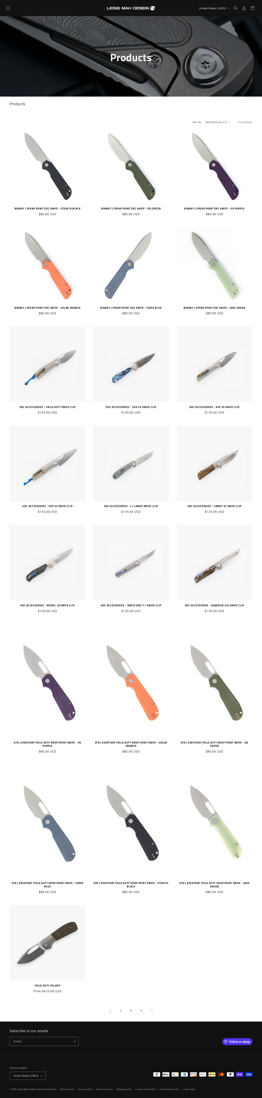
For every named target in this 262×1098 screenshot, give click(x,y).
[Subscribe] (74, 1041)
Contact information (145, 1089)
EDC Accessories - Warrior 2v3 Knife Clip (214, 605)
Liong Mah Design (27, 1089)
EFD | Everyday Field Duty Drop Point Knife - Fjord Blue (47, 884)
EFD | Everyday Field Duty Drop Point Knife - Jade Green (214, 884)
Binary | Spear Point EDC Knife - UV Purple (214, 208)
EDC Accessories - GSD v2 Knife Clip (131, 407)
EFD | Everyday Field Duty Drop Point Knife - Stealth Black (131, 884)
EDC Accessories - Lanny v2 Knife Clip (214, 506)
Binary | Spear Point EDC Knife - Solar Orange (47, 308)
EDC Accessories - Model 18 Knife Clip (47, 605)
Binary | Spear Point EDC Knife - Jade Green (215, 308)
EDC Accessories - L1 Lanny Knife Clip (131, 506)
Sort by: (197, 122)
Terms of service (104, 1089)
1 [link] (110, 1010)
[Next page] (151, 1010)
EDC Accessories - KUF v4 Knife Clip (47, 506)
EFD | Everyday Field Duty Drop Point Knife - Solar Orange (131, 744)
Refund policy (67, 1089)
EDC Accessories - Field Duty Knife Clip (48, 407)
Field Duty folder (47, 985)
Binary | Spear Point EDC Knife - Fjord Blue (131, 308)
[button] (8, 8)
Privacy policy (85, 1089)
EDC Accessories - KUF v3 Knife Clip (214, 407)
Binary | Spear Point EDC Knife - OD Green (131, 208)
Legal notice (189, 1089)
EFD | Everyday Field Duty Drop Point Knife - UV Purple (47, 744)
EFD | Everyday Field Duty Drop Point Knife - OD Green (214, 744)
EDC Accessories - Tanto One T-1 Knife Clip (131, 605)
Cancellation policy (169, 1089)
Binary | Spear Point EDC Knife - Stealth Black (47, 208)
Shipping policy (124, 1089)
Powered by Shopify (46, 1089)
